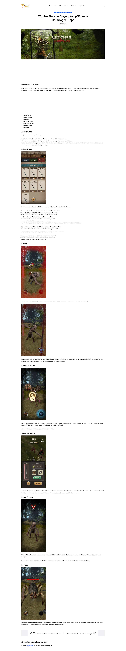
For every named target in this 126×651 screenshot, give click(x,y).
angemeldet (29, 645)
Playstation (82, 6)
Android (66, 6)
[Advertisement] (63, 72)
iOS (60, 6)
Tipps (50, 6)
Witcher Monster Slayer (65, 12)
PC (55, 6)
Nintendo (73, 6)
